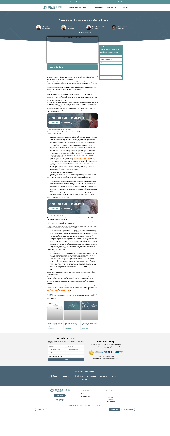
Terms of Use (92, 405)
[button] (95, 67)
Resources (113, 7)
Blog (120, 7)
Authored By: (45, 26)
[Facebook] (118, 2)
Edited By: (69, 26)
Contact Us (125, 7)
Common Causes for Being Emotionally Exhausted (89, 324)
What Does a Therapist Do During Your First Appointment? (55, 325)
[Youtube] (62, 400)
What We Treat (73, 7)
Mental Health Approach (85, 7)
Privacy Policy (84, 405)
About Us (106, 7)
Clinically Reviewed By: (98, 26)
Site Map (98, 405)
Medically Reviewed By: (124, 26)
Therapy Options (98, 7)
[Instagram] (121, 2)
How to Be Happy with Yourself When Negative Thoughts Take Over (71, 325)
